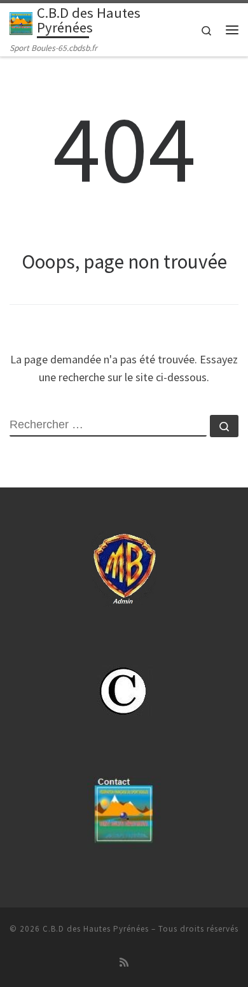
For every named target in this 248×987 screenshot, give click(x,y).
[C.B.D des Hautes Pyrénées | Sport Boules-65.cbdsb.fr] (21, 22)
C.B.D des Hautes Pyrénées (96, 928)
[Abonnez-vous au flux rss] (124, 962)
